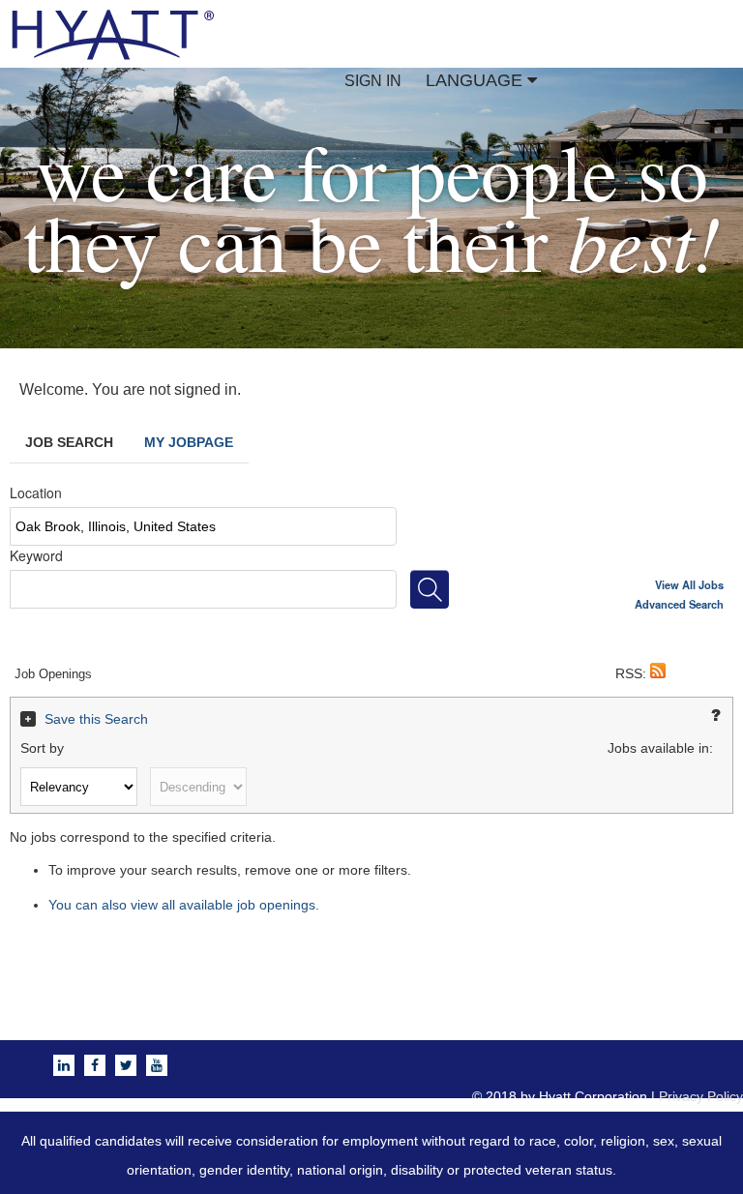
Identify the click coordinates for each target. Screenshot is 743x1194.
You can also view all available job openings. (183, 904)
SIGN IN (372, 81)
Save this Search (96, 719)
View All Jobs (689, 584)
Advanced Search (679, 604)
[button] (658, 673)
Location (36, 492)
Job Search (69, 442)
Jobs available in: (660, 748)
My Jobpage (188, 442)
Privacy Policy (701, 1096)
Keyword (36, 555)
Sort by (42, 748)
